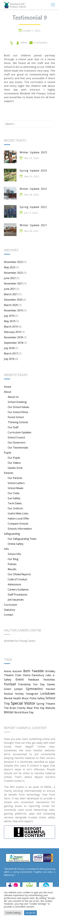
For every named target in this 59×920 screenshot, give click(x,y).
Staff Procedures (17, 594)
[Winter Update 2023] (10, 156)
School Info (14, 554)
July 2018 (9, 348)
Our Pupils (14, 457)
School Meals (15, 488)
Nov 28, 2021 (31, 230)
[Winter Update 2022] (10, 193)
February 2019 (12, 332)
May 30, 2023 (31, 176)
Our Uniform (15, 508)
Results (12, 569)
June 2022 (10, 278)
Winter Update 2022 (33, 189)
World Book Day (24, 712)
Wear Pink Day (36, 708)
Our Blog (13, 559)
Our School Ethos (18, 412)
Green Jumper (13, 689)
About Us (13, 397)
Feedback (33, 679)
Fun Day (39, 684)
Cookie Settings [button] (13, 912)
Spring (40, 703)
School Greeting (17, 402)
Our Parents (15, 478)
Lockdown (47, 693)
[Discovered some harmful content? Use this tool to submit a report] (29, 832)
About (7, 392)
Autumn (17, 671)
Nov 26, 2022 (31, 194)
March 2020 (11, 305)
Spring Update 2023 (33, 170)
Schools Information (20, 528)
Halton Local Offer (18, 518)
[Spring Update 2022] (10, 211)
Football (10, 684)
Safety (41, 698)
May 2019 (9, 321)
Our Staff (13, 427)
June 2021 (10, 289)
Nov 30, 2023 (31, 158)
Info (6, 549)
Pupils (7, 452)
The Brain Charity (14, 708)
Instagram (32, 693)
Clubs (18, 675)
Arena (7, 671)
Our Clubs (14, 493)
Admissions (14, 584)
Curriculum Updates (19, 432)
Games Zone (15, 468)
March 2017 (11, 353)
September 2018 (13, 342)
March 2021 (11, 294)
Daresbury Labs (41, 675)
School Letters (16, 483)
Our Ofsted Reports (19, 574)
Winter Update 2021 (33, 225)
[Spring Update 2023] (10, 175)
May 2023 (9, 267)
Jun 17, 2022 (31, 212)
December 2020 (13, 299)
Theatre (50, 703)
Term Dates (15, 503)
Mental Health (12, 698)
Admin (24, 42)
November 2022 (13, 272)
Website (50, 708)
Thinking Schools (18, 422)
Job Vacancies (16, 599)
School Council (16, 437)
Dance (26, 675)
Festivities (49, 679)
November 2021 (13, 283)
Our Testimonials (18, 447)
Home (7, 386)
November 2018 (13, 337)
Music (25, 698)
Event (20, 679)
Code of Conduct (17, 579)
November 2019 (13, 310)
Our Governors (16, 442)
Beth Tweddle (33, 671)
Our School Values (18, 407)
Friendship (24, 684)
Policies (12, 564)
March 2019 (11, 326)
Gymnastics (34, 689)
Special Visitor (23, 703)
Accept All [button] (30, 912)
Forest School (16, 417)
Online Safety (15, 544)
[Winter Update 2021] (10, 229)
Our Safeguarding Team (22, 539)
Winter (9, 712)
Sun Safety (14, 498)
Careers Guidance (18, 589)
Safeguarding (12, 533)
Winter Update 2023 (33, 152)
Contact (8, 614)
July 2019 (9, 316)
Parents (8, 473)
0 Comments (41, 42)
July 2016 (9, 359)
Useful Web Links (18, 513)
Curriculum (10, 604)
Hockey (19, 693)
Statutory (9, 609)
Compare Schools (18, 523)
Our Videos (14, 463)
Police (33, 698)
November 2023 (13, 262)
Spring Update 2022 (33, 207)
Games (51, 684)
